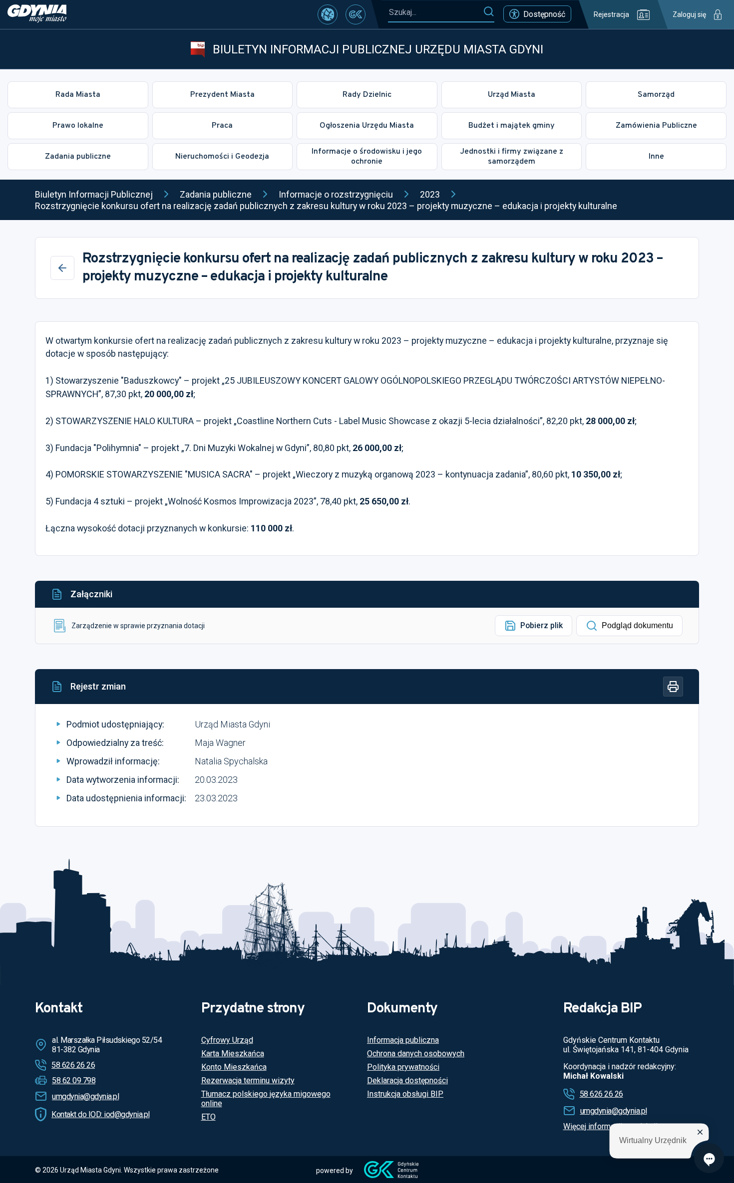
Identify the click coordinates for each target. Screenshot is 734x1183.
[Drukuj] (673, 687)
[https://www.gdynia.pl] (36, 14)
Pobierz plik (541, 625)
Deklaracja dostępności (407, 1080)
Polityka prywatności (403, 1067)
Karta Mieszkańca (232, 1053)
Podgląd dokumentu (637, 625)
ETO (208, 1117)
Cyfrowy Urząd (227, 1040)
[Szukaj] (488, 11)
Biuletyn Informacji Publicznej (94, 194)
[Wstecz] (62, 268)
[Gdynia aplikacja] (356, 14)
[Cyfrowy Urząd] (328, 14)
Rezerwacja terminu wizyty (248, 1080)
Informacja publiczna (403, 1040)
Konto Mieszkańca (234, 1067)
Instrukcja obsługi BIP (405, 1094)
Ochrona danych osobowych (415, 1053)
